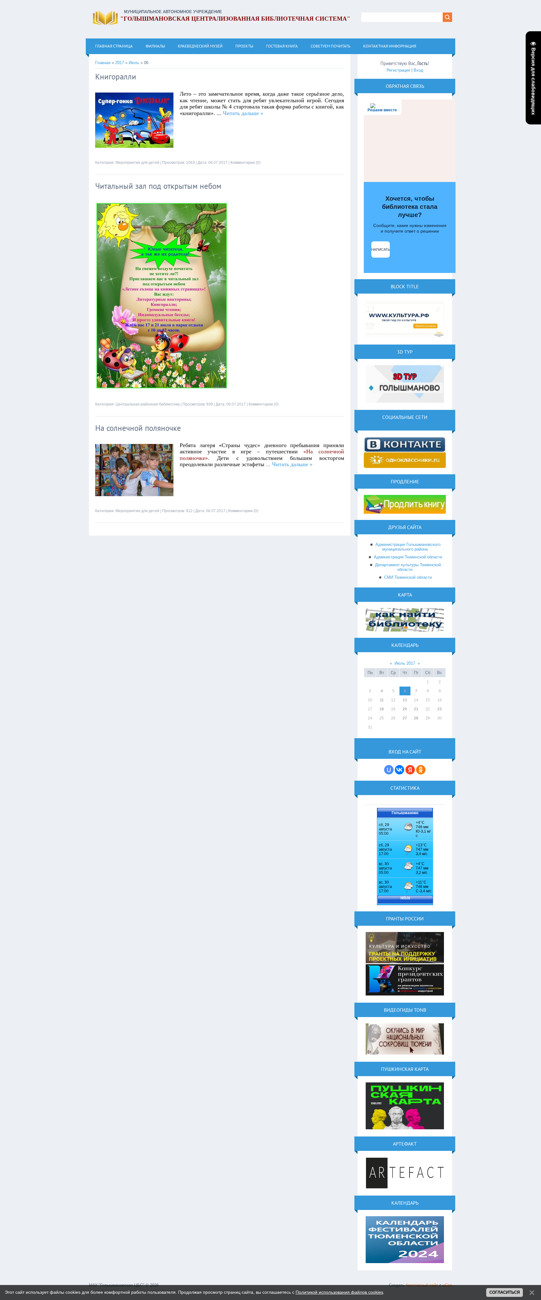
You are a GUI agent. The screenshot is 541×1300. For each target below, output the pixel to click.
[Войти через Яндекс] (410, 769)
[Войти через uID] (389, 769)
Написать (380, 249)
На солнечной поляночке (138, 428)
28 (416, 718)
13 (405, 700)
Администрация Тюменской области (408, 557)
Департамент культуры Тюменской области (408, 567)
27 (405, 718)
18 (381, 709)
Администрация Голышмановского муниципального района (408, 547)
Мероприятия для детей (137, 162)
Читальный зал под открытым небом (158, 186)
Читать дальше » (243, 113)
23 (439, 709)
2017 (119, 62)
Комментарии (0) (245, 162)
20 (405, 709)
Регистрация (398, 70)
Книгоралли (115, 77)
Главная (103, 62)
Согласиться (504, 1292)
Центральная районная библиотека (148, 404)
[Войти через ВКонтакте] (399, 769)
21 (416, 709)
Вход (418, 70)
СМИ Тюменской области (408, 577)
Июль (134, 62)
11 (382, 700)
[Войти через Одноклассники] (420, 769)
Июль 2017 (404, 663)
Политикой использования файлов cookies (339, 1292)
